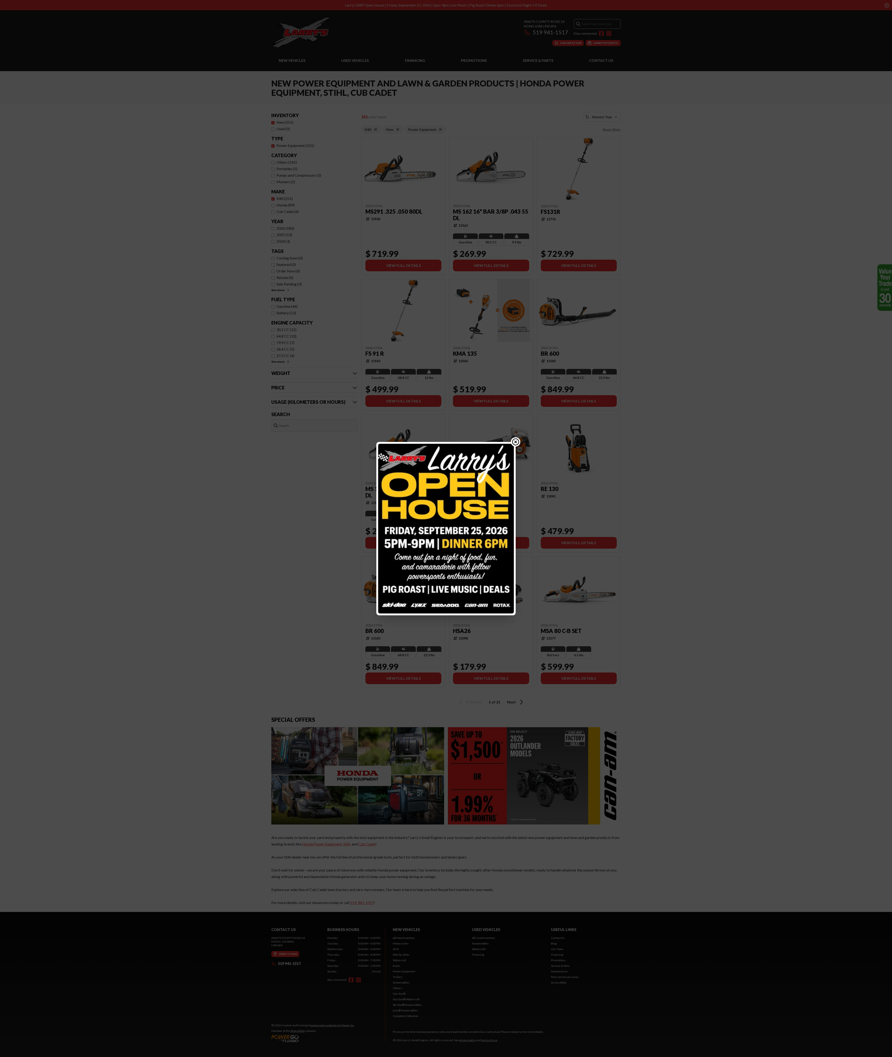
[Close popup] (516, 442)
